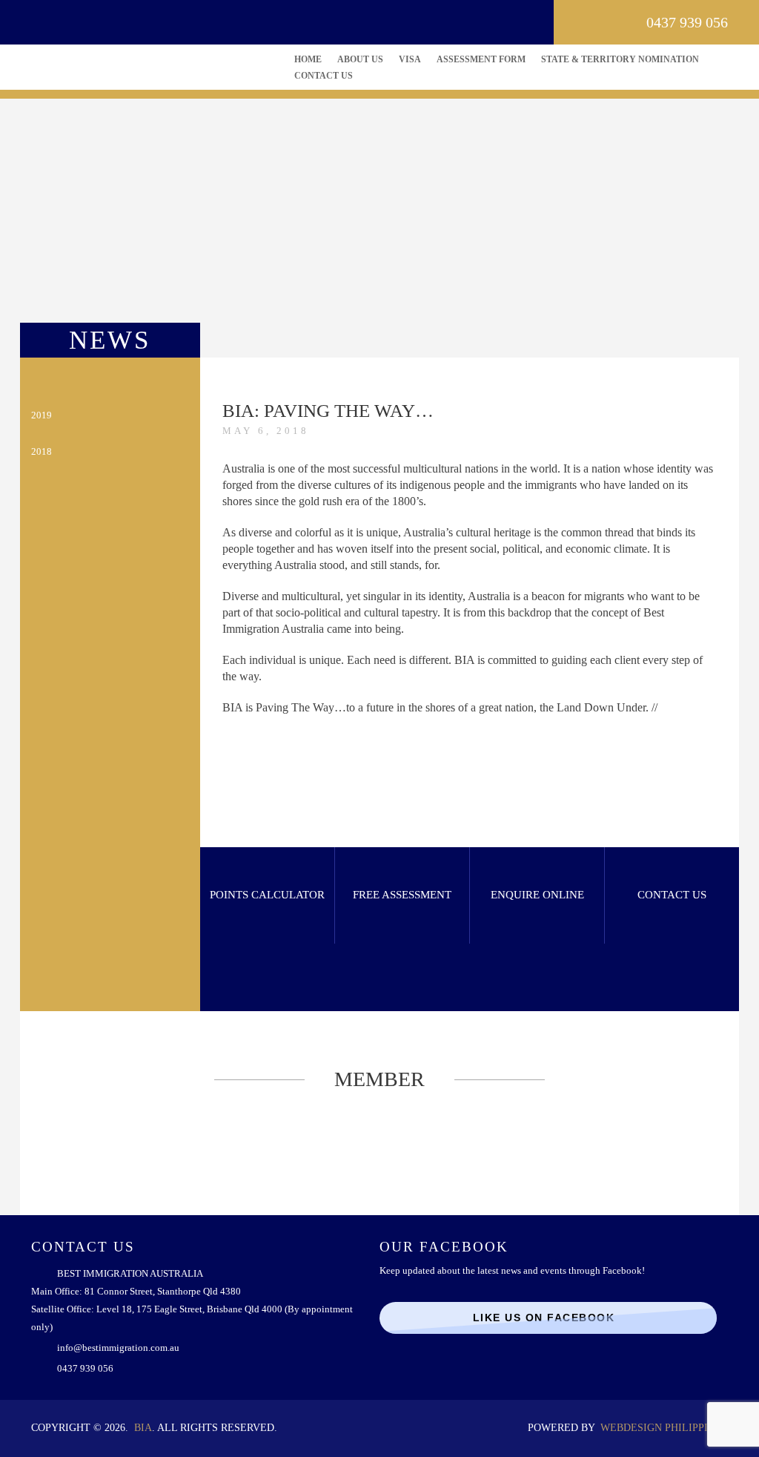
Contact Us (323, 75)
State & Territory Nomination (620, 59)
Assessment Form (481, 59)
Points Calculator (267, 895)
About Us (360, 59)
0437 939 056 (687, 22)
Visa (410, 59)
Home (308, 59)
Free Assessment (402, 895)
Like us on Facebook (544, 1317)
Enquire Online (537, 895)
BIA (143, 1427)
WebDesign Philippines (664, 1427)
